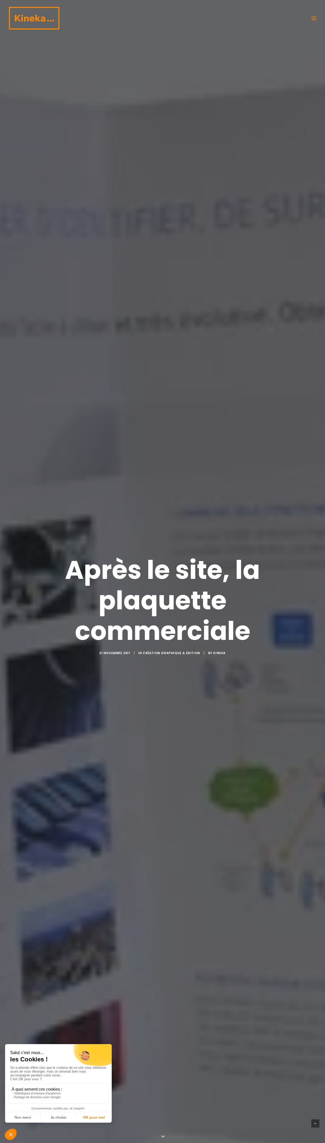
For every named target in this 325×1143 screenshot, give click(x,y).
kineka (219, 653)
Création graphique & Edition (171, 653)
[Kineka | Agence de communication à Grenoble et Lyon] (34, 18)
